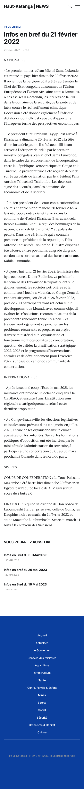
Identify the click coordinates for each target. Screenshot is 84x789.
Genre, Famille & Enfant (41, 687)
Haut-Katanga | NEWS (26, 6)
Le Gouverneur (42, 650)
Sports (42, 702)
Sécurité (42, 717)
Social (42, 710)
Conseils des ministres (42, 658)
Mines (42, 695)
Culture (42, 732)
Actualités (42, 643)
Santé (42, 680)
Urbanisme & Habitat (42, 725)
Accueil (41, 635)
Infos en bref (12, 26)
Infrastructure (42, 672)
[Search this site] (70, 6)
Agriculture (42, 665)
